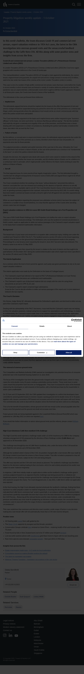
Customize (41, 352)
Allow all (69, 352)
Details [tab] (42, 326)
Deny (15, 352)
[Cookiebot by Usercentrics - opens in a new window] (73, 320)
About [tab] (69, 326)
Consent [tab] (14, 326)
